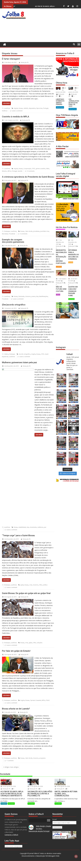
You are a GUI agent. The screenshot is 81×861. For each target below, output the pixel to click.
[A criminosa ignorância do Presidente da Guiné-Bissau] (17, 184)
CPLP (33, 168)
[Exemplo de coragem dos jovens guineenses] (17, 249)
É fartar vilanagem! (11, 59)
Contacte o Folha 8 (11, 835)
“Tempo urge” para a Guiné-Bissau (18, 535)
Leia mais (6, 103)
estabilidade (22, 527)
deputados (32, 108)
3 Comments (30, 171)
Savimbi (20, 171)
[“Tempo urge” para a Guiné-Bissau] (17, 542)
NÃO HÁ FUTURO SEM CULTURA (61, 289)
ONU (40, 585)
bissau (21, 108)
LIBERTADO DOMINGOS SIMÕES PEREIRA (60, 101)
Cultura (6, 354)
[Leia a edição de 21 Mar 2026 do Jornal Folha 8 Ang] (73, 380)
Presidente (12, 234)
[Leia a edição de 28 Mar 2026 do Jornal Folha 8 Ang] (61, 380)
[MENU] (78, 44)
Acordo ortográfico (24, 354)
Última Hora (60, 107)
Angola (16, 108)
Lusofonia (7, 108)
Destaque (7, 231)
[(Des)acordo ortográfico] (17, 312)
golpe (30, 643)
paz (45, 527)
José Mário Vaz (44, 231)
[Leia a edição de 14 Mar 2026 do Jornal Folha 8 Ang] (61, 396)
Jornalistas (36, 231)
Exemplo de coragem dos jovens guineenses (13, 240)
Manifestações (43, 296)
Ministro (4, 171)
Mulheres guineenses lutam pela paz (19, 362)
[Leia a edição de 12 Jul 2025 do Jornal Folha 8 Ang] (61, 458)
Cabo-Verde (28, 231)
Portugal (45, 108)
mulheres (40, 527)
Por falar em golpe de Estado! (16, 651)
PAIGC (48, 700)
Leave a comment (17, 111)
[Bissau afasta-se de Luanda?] (17, 716)
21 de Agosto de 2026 (36, 786)
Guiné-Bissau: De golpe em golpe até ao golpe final (26, 593)
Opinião (70, 262)
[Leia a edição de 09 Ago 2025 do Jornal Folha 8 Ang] (61, 427)
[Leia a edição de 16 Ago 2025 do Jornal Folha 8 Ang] (73, 411)
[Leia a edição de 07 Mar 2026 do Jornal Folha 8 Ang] (73, 396)
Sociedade (71, 299)
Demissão (21, 296)
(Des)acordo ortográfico (13, 304)
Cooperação (27, 168)
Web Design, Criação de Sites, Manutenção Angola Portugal (40, 828)
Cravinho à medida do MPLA (15, 116)
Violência (4, 111)
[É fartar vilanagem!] (17, 66)
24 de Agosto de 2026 (9, 786)
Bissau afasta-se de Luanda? (16, 708)
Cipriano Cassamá (35, 700)
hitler (47, 168)
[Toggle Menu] (48, 820)
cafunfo (26, 108)
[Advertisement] (54, 25)
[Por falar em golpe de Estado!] (17, 658)
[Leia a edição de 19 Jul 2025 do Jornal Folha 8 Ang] (73, 443)
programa (42, 758)
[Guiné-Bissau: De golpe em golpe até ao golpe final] (17, 600)
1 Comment (10, 761)
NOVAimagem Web (52, 856)
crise (30, 585)
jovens (33, 296)
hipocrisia (39, 108)
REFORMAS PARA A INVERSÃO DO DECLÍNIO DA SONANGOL (73, 254)
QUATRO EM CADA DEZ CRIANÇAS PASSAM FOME (73, 291)
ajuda (22, 585)
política (45, 585)
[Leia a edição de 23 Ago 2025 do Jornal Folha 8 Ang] (61, 411)
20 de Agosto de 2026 (63, 786)
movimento (33, 527)
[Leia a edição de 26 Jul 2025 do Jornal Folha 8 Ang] (61, 443)
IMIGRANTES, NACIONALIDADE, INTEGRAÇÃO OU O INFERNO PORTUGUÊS (61, 256)
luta (37, 296)
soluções (39, 643)
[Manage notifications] (76, 856)
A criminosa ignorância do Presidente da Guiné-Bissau (28, 177)
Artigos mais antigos (12, 767)
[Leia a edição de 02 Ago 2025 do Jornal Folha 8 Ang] (73, 427)
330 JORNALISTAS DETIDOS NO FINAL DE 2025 (74, 102)
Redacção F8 (24, 62)
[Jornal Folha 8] (4, 44)
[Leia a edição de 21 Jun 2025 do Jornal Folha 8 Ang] (73, 458)
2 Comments (23, 234)
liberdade (5, 234)
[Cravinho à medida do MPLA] (17, 124)
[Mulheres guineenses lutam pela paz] (17, 369)
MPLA (9, 171)
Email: (54, 819)
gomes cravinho (40, 168)
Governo (28, 296)
